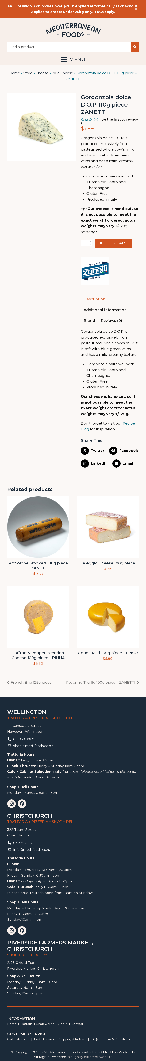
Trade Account (44, 1039)
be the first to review (120, 119)
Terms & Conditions (116, 1039)
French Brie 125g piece (29, 682)
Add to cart (113, 243)
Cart (10, 1039)
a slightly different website (90, 1057)
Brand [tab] (89, 320)
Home (15, 73)
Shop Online (45, 1024)
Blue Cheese (62, 73)
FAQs (94, 1039)
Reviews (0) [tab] (111, 320)
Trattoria (27, 1024)
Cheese (42, 73)
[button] (73, 59)
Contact (77, 1024)
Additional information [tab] (105, 310)
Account (23, 1039)
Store (27, 73)
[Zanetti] (95, 272)
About (62, 1024)
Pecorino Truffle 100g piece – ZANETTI (100, 682)
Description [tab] (95, 299)
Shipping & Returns (72, 1039)
